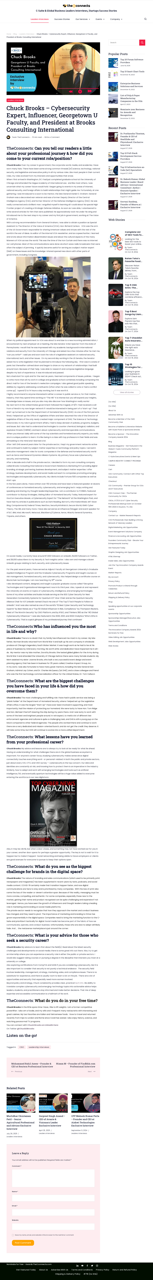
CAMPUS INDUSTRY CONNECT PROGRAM (124, 461)
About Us (112, 410)
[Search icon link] (145, 19)
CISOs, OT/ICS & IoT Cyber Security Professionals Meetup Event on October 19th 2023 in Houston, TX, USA (125, 503)
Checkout (112, 481)
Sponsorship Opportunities (119, 613)
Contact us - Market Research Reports (124, 515)
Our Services (82, 19)
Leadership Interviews (39, 1047)
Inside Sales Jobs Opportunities (121, 561)
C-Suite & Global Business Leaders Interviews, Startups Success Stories (76, 10)
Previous (18, 1071)
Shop (110, 602)
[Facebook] (87, 1266)
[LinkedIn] (77, 1266)
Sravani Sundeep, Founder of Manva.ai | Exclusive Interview (131, 204)
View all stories (127, 392)
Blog (110, 441)
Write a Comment (52, 137)
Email (14, 1206)
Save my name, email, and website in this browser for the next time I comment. (44, 1235)
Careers (111, 465)
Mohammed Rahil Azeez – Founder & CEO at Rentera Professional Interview (32, 1065)
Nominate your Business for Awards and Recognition (132, 112)
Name (15, 1192)
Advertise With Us (115, 415)
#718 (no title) (91, 1274)
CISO (21, 1047)
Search (142, 43)
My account (113, 577)
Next (90, 1071)
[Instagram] (97, 1266)
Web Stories (113, 646)
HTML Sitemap (114, 556)
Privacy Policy (114, 581)
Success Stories (62, 19)
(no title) (112, 402)
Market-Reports (114, 572)
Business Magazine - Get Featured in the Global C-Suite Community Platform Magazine (125, 449)
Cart (110, 469)
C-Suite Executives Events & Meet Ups (124, 456)
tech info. (79, 983)
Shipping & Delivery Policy (119, 597)
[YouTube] (82, 1266)
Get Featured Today (116, 548)
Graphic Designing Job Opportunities (123, 552)
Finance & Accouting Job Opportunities (124, 536)
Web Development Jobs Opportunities (124, 641)
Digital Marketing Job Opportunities (123, 527)
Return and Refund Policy (118, 593)
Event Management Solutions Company (125, 531)
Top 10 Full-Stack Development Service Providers (130, 156)
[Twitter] (92, 1266)
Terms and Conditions (117, 625)
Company (115, 19)
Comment (16, 1166)
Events (99, 19)
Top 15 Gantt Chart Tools (132, 71)
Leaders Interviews (40, 19)
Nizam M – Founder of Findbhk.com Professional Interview (75, 1065)
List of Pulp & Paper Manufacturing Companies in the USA (131, 98)
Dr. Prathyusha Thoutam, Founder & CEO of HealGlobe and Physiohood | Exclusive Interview (132, 139)
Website (15, 1220)
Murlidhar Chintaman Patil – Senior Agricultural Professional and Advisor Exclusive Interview (21, 1122)
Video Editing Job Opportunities (121, 637)
